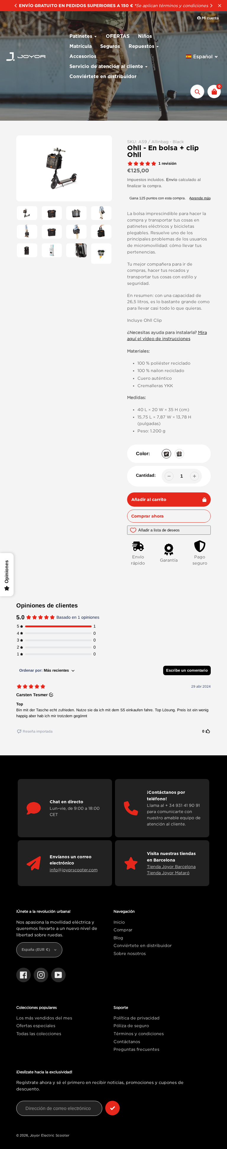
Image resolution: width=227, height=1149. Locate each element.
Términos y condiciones (139, 1033)
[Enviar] (112, 1108)
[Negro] (166, 453)
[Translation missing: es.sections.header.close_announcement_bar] (220, 6)
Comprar (123, 929)
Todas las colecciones (38, 1033)
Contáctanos (127, 1041)
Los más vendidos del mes (44, 1018)
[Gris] (179, 453)
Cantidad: (146, 475)
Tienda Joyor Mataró (168, 872)
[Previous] (16, 6)
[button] (202, 56)
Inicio (119, 922)
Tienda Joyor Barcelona (171, 866)
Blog (118, 937)
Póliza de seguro (131, 1025)
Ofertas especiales (35, 1025)
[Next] (211, 6)
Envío (171, 179)
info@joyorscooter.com (74, 869)
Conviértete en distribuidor (143, 945)
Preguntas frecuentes (136, 1049)
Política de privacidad (137, 1018)
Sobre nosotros (130, 953)
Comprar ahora (147, 516)
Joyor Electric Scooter (49, 1135)
